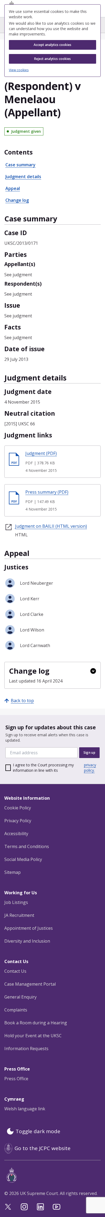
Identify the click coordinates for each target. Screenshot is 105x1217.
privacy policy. (90, 767)
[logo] (53, 1175)
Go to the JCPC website (43, 1148)
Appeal (12, 188)
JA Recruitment (19, 915)
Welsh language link (24, 1109)
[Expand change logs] (93, 671)
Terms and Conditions (26, 846)
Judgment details (23, 177)
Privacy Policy (17, 821)
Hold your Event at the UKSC (33, 1036)
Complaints (15, 1010)
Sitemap (12, 872)
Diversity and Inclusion (27, 941)
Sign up (89, 752)
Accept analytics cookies (52, 44)
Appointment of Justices (28, 928)
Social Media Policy (23, 859)
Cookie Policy (17, 808)
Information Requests (26, 1048)
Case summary (20, 165)
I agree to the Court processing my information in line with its (54, 767)
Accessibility (16, 834)
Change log (17, 200)
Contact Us (15, 971)
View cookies (19, 70)
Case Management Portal (30, 984)
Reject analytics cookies (52, 58)
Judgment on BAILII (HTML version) (51, 526)
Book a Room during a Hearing (35, 1023)
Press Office (16, 1079)
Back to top (22, 700)
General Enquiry (20, 997)
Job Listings (16, 902)
